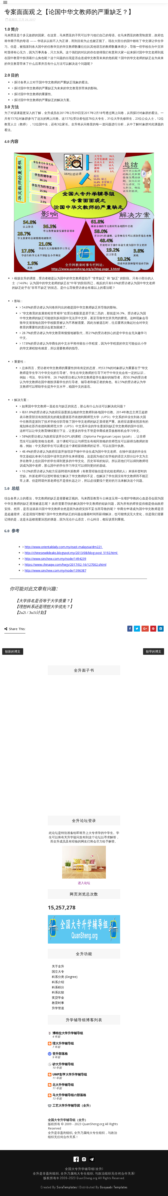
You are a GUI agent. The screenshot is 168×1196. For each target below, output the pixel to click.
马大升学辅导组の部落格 (69, 1095)
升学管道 (58, 1008)
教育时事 (58, 1003)
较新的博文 (12, 651)
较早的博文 (153, 651)
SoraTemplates (67, 1187)
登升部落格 (60, 1053)
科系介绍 (58, 982)
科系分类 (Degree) (64, 977)
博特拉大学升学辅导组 (67, 1033)
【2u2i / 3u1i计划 (29, 612)
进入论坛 (84, 883)
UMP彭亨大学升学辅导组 (69, 1074)
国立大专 (58, 971)
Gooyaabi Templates (113, 1187)
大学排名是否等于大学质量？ (44, 601)
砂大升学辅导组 (63, 1064)
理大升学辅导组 (63, 1043)
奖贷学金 (58, 997)
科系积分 (58, 987)
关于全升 (58, 966)
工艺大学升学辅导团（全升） (72, 1105)
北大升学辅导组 (63, 1084)
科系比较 (58, 992)
